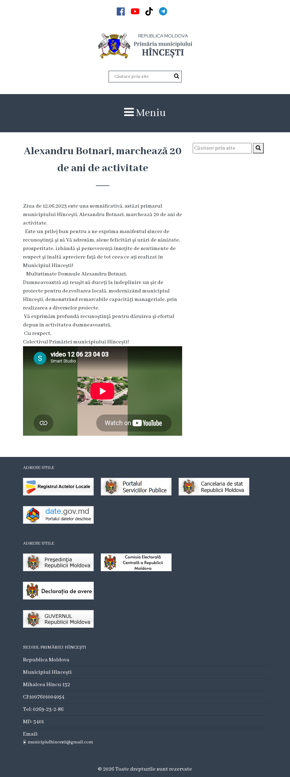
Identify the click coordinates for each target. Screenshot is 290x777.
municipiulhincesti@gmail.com (60, 742)
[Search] (176, 76)
